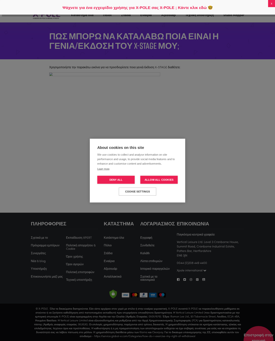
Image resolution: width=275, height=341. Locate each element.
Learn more (103, 168)
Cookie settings (137, 191)
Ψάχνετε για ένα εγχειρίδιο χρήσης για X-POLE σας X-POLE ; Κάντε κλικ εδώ (134, 7)
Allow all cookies (159, 179)
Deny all (116, 179)
